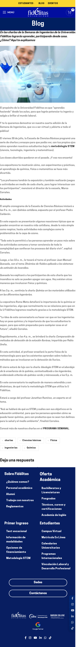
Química (31, 448)
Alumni (10, 494)
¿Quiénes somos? (17, 482)
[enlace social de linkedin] (40, 638)
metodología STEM (62, 146)
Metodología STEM (18, 558)
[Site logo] (38, 12)
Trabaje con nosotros (20, 500)
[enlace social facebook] (26, 638)
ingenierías (11, 448)
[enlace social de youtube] (35, 638)
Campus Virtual (51, 531)
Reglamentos (15, 506)
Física (53, 440)
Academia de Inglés (54, 515)
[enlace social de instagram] (30, 638)
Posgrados (48, 498)
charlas (9, 440)
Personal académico (19, 488)
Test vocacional (16, 531)
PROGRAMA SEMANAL (56, 428)
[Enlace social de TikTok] (50, 638)
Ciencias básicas (31, 440)
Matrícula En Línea (53, 537)
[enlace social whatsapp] (45, 638)
